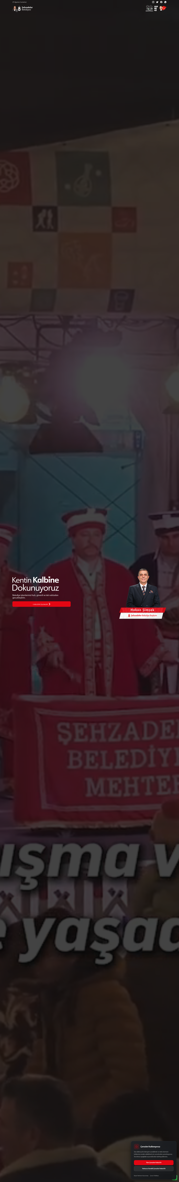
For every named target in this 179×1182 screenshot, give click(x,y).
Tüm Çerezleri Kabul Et (153, 1162)
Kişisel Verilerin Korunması (141, 1175)
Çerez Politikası (154, 1175)
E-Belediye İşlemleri (40, 604)
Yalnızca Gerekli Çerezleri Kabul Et (153, 1168)
